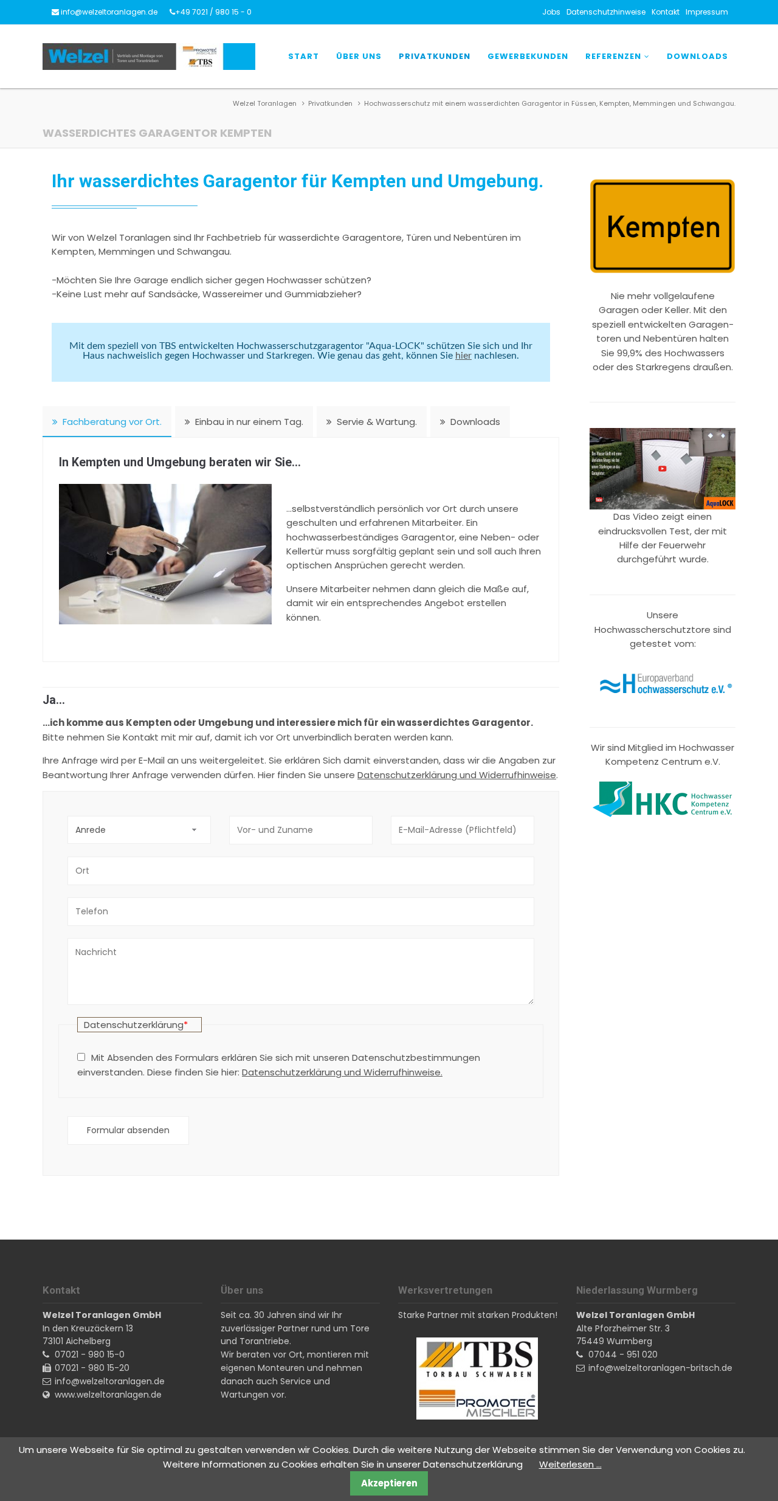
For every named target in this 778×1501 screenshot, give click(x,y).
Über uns (359, 56)
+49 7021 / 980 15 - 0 (213, 12)
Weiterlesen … (570, 1464)
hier (463, 356)
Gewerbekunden (527, 56)
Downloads (697, 56)
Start (303, 56)
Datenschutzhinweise (605, 12)
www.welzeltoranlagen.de (108, 1395)
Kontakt (666, 12)
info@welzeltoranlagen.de (109, 12)
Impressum (707, 12)
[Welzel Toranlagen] (149, 56)
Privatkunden (434, 56)
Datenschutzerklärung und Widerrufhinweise (456, 774)
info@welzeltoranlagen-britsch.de (660, 1368)
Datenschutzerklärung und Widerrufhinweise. (342, 1072)
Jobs (551, 12)
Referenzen (613, 56)
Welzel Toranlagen (265, 103)
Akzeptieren (389, 1483)
